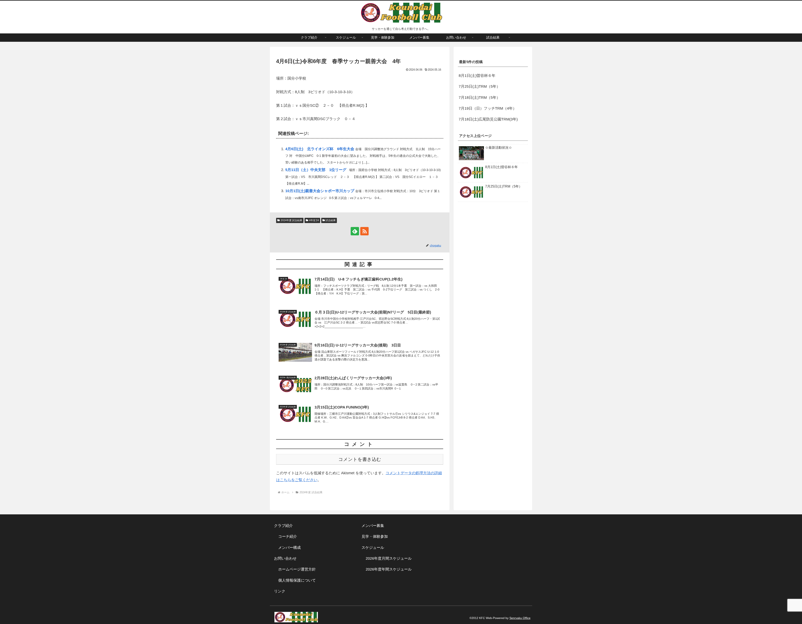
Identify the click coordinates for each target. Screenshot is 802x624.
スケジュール (373, 547)
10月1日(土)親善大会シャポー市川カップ (319, 191)
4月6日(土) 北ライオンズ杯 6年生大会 (319, 149)
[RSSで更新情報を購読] (364, 231)
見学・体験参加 (375, 536)
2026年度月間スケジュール (389, 558)
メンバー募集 (373, 526)
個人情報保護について (297, 580)
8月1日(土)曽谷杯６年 (477, 76)
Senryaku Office (519, 618)
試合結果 (331, 220)
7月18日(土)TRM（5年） (479, 97)
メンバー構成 (289, 547)
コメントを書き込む (359, 459)
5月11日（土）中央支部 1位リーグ (315, 170)
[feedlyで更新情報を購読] (355, 231)
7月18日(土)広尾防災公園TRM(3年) (488, 119)
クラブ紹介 (285, 526)
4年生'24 (314, 220)
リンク (279, 591)
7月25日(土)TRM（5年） (479, 87)
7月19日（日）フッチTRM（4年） (487, 108)
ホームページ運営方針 (297, 569)
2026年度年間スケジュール (389, 569)
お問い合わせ (285, 558)
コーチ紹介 (287, 536)
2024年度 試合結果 (291, 220)
